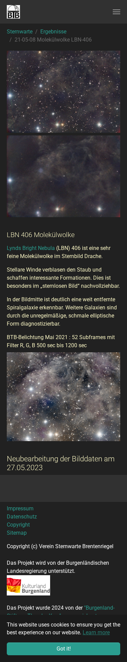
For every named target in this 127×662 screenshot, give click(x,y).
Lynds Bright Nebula (31, 248)
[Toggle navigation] (116, 12)
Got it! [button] (64, 648)
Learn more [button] (96, 632)
